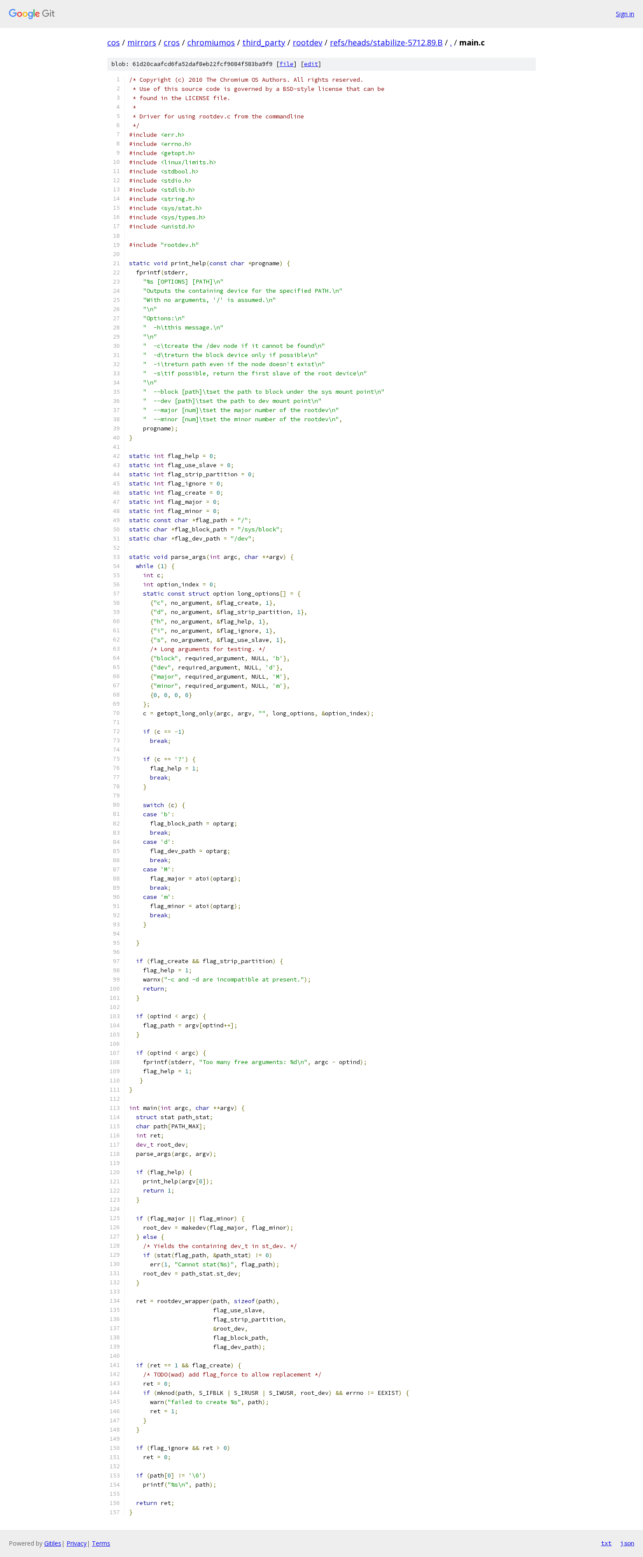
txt (606, 1543)
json (627, 1543)
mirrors (141, 42)
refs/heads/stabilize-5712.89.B (386, 42)
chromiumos (211, 42)
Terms (101, 1543)
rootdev (307, 42)
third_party (263, 42)
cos (113, 42)
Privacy (76, 1543)
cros (172, 42)
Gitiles (52, 1543)
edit (311, 64)
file (287, 64)
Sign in (625, 14)
